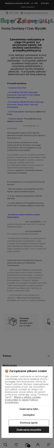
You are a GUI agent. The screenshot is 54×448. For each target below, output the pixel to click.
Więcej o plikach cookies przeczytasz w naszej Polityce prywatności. (23, 400)
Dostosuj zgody (29, 422)
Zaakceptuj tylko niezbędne (28, 411)
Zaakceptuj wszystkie (28, 429)
